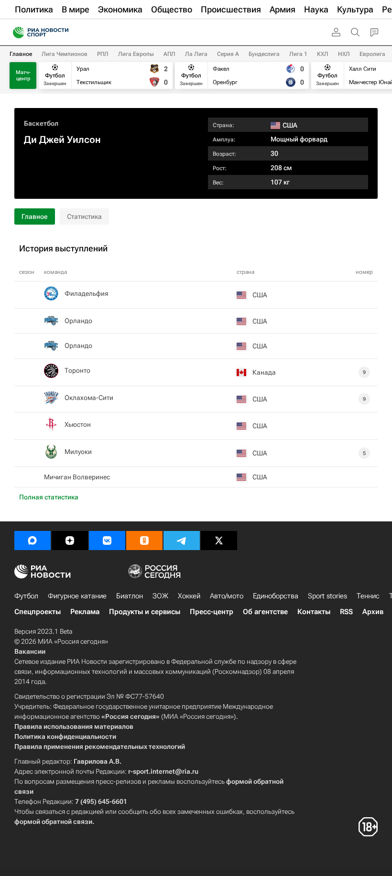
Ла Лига (196, 54)
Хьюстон (78, 424)
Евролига (372, 54)
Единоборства (275, 596)
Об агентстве (265, 611)
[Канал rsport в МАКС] (32, 540)
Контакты (313, 611)
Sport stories (327, 596)
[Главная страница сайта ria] (15, 32)
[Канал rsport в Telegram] (181, 540)
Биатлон (129, 596)
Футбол (26, 596)
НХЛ (344, 54)
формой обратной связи (53, 821)
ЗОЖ (160, 596)
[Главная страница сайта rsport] (62, 32)
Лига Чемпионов (64, 54)
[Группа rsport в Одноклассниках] (144, 540)
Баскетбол (41, 123)
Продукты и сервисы (144, 611)
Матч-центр (23, 75)
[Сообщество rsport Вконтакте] (107, 540)
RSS (346, 611)
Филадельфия (87, 293)
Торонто (77, 370)
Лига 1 (298, 54)
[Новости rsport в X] (219, 540)
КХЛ (322, 54)
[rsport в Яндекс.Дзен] (70, 540)
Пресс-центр (211, 611)
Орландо (78, 320)
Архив (372, 611)
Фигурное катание (77, 596)
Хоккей (189, 596)
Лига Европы (136, 54)
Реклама (84, 611)
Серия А (228, 54)
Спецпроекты (37, 611)
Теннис (368, 596)
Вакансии (29, 651)
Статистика (84, 216)
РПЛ (103, 54)
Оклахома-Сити (89, 397)
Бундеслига (264, 54)
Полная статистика (48, 497)
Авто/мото (226, 596)
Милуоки (78, 451)
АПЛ (169, 54)
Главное (21, 54)
